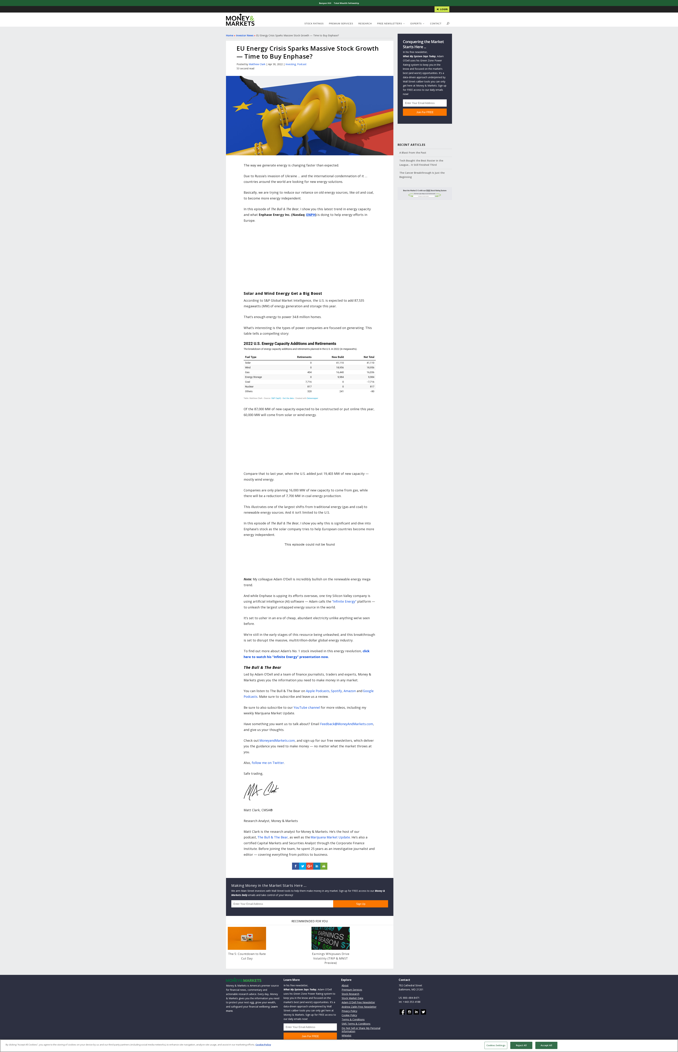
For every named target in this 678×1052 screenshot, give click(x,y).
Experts (416, 23)
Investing (291, 64)
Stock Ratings (314, 23)
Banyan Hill (325, 3)
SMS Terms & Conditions (356, 1023)
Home (229, 35)
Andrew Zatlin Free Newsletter (359, 1006)
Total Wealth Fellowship (346, 3)
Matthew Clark (257, 64)
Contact (435, 23)
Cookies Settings (495, 1045)
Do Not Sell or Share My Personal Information (361, 1029)
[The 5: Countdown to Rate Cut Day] (247, 938)
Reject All (521, 1045)
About (345, 985)
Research (365, 23)
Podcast (302, 64)
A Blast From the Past (412, 152)
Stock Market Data (352, 998)
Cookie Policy (349, 1015)
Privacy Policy (349, 1010)
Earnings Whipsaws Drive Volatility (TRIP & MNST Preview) (330, 958)
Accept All (546, 1045)
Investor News (244, 35)
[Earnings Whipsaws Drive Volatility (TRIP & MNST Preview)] (330, 938)
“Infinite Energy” (344, 601)
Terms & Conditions (353, 1019)
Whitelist (346, 1035)
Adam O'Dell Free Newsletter (358, 1002)
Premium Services (341, 23)
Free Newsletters (389, 23)
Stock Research (350, 994)
